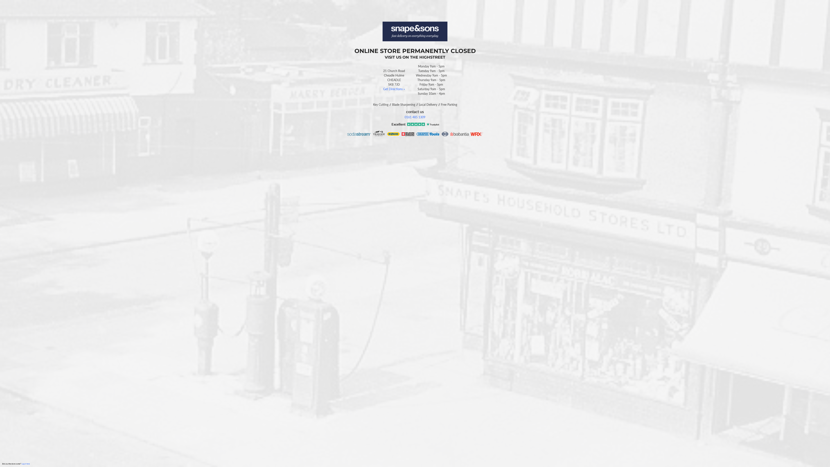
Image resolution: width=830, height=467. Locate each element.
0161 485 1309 (415, 117)
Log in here (26, 464)
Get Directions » (394, 89)
